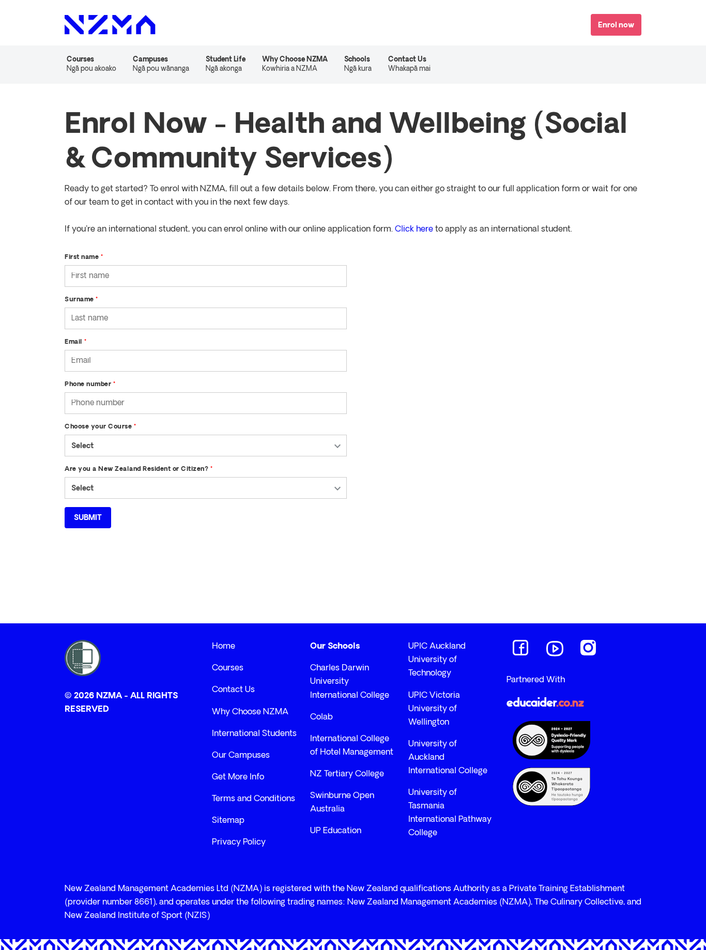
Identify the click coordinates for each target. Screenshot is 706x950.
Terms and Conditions (253, 799)
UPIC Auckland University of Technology (437, 660)
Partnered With (536, 680)
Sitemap (228, 821)
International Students (254, 734)
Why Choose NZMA (250, 712)
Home (223, 646)
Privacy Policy (239, 842)
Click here (414, 229)
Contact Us (409, 64)
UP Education (335, 831)
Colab (321, 717)
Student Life (225, 64)
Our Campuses (241, 756)
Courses (227, 668)
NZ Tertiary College (347, 774)
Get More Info (238, 777)
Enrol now (616, 25)
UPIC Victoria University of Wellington (434, 709)
